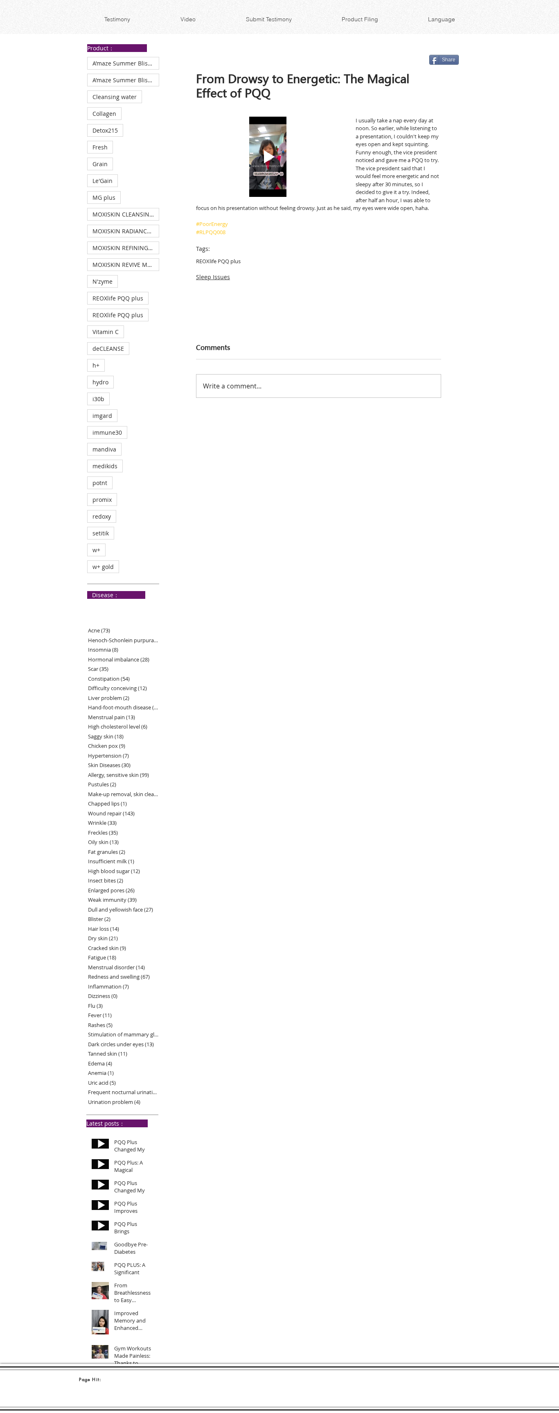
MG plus (103, 197)
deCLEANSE (108, 348)
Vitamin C (105, 332)
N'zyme (102, 281)
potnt (99, 483)
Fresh (100, 147)
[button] (441, 19)
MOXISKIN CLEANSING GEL (125, 214)
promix (102, 499)
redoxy (101, 516)
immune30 (107, 432)
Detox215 (105, 130)
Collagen (104, 113)
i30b (98, 399)
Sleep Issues (213, 277)
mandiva (104, 449)
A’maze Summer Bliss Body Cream (125, 63)
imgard (102, 416)
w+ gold (103, 567)
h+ (95, 365)
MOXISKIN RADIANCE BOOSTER (125, 231)
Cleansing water (114, 97)
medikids (104, 466)
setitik (100, 533)
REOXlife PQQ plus (117, 298)
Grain (100, 164)
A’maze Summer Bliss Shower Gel (125, 80)
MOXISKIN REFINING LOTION (125, 248)
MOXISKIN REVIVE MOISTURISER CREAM (125, 265)
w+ (96, 550)
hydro (100, 382)
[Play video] (267, 157)
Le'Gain (102, 181)
